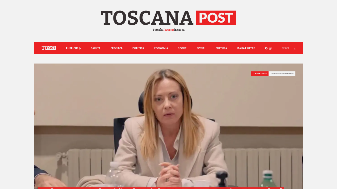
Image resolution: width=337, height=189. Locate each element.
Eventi (201, 48)
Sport (182, 48)
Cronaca (116, 48)
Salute (95, 48)
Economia (161, 48)
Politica (138, 48)
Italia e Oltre (246, 48)
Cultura (221, 48)
